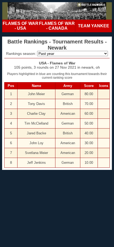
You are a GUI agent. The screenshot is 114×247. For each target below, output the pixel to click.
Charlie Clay (36, 114)
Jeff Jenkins (36, 163)
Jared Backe (36, 133)
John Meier (36, 94)
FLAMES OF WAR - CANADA (57, 25)
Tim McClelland (36, 123)
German (68, 94)
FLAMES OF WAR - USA (20, 25)
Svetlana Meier (36, 153)
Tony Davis (36, 104)
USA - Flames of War (57, 63)
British (68, 104)
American (67, 114)
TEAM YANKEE (93, 26)
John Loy (36, 143)
